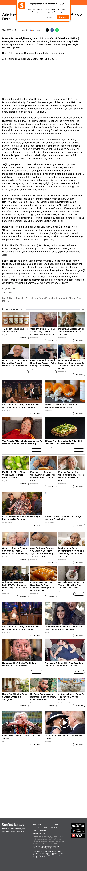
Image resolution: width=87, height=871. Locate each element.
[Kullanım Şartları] (38, 851)
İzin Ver (62, 17)
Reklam (12, 831)
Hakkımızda (5, 831)
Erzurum (58, 170)
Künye (23, 831)
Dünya (56, 824)
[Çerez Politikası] (51, 853)
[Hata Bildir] (42, 857)
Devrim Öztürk (10, 202)
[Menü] (4, 2)
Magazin (54, 827)
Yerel (35, 830)
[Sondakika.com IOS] (78, 825)
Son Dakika (37, 824)
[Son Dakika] (13, 824)
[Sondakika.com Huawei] (78, 836)
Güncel (47, 824)
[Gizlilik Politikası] (51, 851)
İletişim (18, 831)
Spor (45, 827)
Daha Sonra (48, 17)
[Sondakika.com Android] (78, 830)
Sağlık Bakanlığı (28, 248)
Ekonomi (36, 827)
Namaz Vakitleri (39, 833)
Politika (43, 830)
